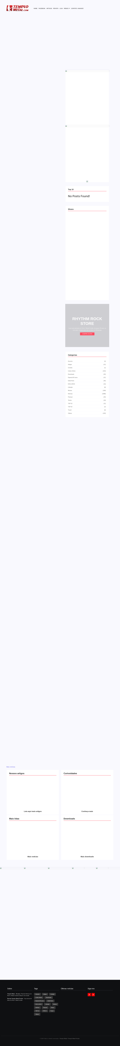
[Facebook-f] (89, 994)
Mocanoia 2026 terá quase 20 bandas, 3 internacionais (33, 496)
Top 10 (71, 189)
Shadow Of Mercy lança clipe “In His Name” (75, 836)
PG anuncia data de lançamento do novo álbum (72, 1018)
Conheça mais (87, 811)
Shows (35, 101)
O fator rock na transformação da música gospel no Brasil (45, 805)
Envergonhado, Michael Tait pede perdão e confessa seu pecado (32, 605)
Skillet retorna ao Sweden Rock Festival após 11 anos (33, 641)
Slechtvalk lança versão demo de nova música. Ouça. (99, 835)
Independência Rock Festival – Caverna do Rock (73, 998)
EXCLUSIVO (30, 383)
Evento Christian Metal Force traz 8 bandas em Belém (83, 225)
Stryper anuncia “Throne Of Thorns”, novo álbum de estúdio (33, 62)
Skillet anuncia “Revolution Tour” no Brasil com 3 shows (33, 198)
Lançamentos (32, 675)
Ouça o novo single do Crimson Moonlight (75, 851)
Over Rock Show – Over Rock (77, 218)
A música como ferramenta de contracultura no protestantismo (21, 805)
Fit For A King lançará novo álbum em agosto (33, 677)
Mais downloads (87, 857)
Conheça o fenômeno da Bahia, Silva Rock (33, 550)
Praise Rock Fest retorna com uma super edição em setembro (33, 104)
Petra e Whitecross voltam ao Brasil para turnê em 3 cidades (32, 245)
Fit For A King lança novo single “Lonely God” (33, 695)
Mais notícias (10, 767)
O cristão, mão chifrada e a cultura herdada (44, 791)
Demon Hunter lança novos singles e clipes (32, 568)
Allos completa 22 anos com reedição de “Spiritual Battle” (33, 586)
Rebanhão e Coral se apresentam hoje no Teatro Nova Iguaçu (33, 152)
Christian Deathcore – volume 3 (99, 851)
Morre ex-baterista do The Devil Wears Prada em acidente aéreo (33, 732)
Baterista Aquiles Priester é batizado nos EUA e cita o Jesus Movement (72, 1009)
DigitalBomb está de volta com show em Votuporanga (33, 432)
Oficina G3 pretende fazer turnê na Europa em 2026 (32, 339)
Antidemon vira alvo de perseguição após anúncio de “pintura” (33, 386)
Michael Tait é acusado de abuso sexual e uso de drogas (33, 624)
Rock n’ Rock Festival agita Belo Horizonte (80, 240)
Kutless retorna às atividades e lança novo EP (32, 478)
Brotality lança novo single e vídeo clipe (25, 36)
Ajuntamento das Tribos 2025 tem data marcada (81, 233)
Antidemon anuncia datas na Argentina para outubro (32, 532)
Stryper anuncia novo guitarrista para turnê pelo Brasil (32, 294)
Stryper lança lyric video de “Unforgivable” (33, 713)
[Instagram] (93, 994)
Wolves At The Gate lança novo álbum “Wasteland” (33, 659)
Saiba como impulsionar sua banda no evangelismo (21, 791)
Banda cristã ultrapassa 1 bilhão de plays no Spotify (73, 1027)
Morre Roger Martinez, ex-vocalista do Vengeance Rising (33, 514)
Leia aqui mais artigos (33, 811)
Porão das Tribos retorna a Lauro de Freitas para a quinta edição (32, 752)
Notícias (30, 101)
